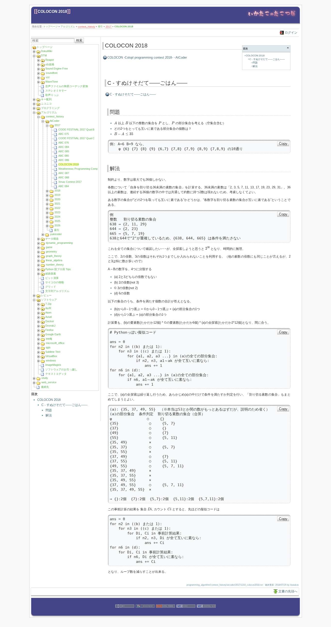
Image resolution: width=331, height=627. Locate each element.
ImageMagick (53, 364)
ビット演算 (52, 277)
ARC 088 (63, 177)
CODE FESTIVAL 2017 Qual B (76, 129)
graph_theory (54, 255)
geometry (51, 251)
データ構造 (52, 238)
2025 (57, 221)
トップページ (50, 26)
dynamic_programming (59, 242)
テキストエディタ (56, 373)
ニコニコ (46, 103)
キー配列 (46, 99)
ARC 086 (63, 160)
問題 (49, 410)
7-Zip (48, 303)
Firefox (49, 330)
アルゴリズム (68, 26)
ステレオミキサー (56, 90)
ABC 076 (63, 142)
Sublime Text (52, 351)
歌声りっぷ (52, 94)
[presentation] (115, 122)
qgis (48, 347)
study (44, 377)
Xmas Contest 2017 (70, 181)
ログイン (291, 32)
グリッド (50, 286)
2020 (57, 199)
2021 (57, 203)
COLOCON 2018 (52, 11)
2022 (57, 207)
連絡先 (45, 386)
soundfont (51, 72)
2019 (57, 194)
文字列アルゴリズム (57, 291)
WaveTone (51, 81)
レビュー (46, 295)
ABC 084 (63, 186)
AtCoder (54, 120)
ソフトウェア (49, 299)
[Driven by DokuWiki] (145, 613)
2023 (57, 212)
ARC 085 (63, 151)
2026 (57, 225)
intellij (49, 338)
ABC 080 (63, 155)
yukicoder (56, 234)
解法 (49, 415)
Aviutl (48, 316)
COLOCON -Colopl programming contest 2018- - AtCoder (147, 57)
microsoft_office (55, 343)
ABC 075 (63, 133)
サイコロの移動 (54, 282)
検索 (79, 40)
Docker (49, 321)
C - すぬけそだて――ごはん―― (64, 405)
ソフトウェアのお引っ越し (61, 369)
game (49, 247)
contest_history (86, 26)
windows (51, 360)
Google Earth (53, 334)
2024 (57, 216)
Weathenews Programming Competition (81, 168)
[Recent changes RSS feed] (165, 613)
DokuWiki (46, 51)
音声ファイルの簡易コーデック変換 (66, 86)
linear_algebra (54, 260)
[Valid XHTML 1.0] (206, 613)
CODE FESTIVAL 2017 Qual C (76, 138)
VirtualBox (51, 356)
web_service (48, 382)
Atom (48, 312)
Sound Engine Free (56, 68)
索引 (100, 26)
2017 (108, 26)
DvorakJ (50, 325)
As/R (48, 308)
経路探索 (50, 273)
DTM (44, 55)
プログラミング (50, 108)
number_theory (55, 264)
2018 (57, 190)
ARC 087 (63, 173)
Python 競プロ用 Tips (58, 269)
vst (47, 77)
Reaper (49, 59)
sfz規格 (49, 64)
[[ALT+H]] (272, 17)
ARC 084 (63, 146)
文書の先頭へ (287, 591)
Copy (283, 143)
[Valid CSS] (186, 613)
